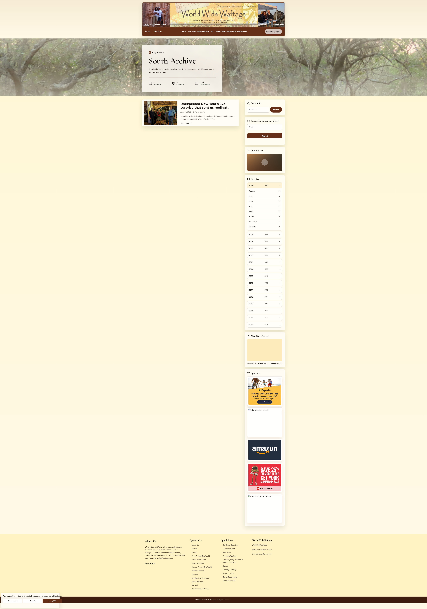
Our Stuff (195, 585)
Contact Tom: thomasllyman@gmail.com (231, 31)
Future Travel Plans (199, 560)
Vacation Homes (229, 581)
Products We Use (229, 556)
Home (147, 31)
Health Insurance (198, 563)
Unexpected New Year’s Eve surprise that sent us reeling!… (204, 105)
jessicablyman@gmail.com (262, 549)
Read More (184, 123)
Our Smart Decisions (230, 545)
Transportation (228, 573)
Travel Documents (230, 577)
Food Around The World (201, 556)
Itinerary (195, 574)
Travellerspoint (275, 363)
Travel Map (262, 363)
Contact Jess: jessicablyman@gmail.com (196, 31)
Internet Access (198, 571)
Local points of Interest (200, 578)
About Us (158, 31)
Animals (194, 549)
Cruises (194, 552)
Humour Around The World (202, 567)
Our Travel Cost (229, 549)
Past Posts (227, 552)
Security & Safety (229, 570)
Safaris (225, 566)
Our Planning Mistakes (200, 589)
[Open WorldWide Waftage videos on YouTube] (264, 162)
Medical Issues (197, 581)
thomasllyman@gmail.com (262, 554)
